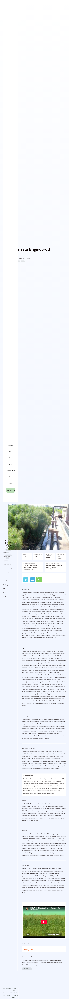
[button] (10, 490)
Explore (10, 445)
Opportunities (10, 471)
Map (10, 451)
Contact (10, 483)
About (10, 477)
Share (10, 458)
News (10, 464)
